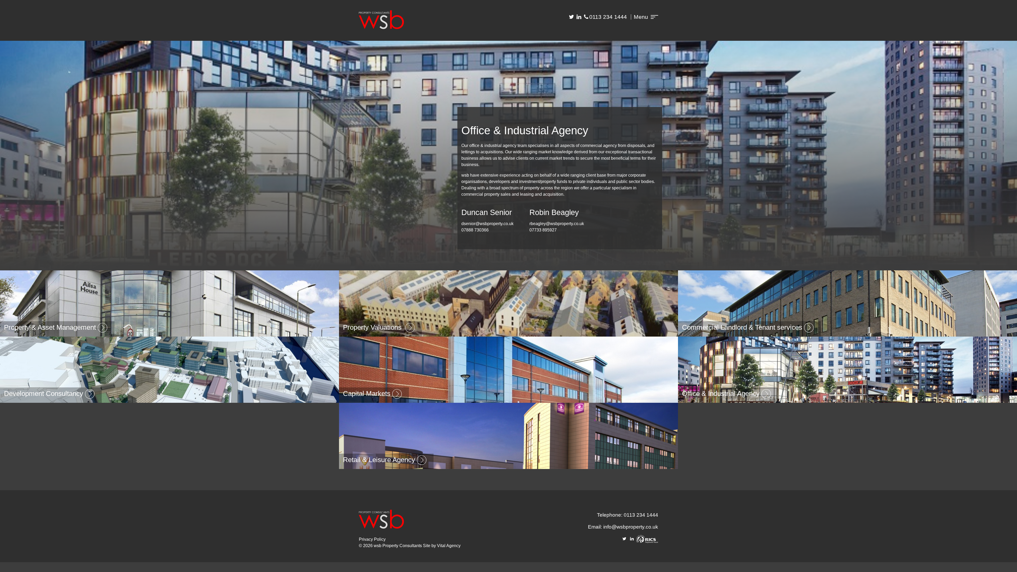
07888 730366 (475, 230)
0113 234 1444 (608, 17)
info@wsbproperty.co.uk (630, 527)
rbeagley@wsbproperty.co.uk (556, 223)
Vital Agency (449, 545)
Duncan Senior (486, 212)
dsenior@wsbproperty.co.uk (487, 223)
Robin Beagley (554, 212)
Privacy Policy (372, 539)
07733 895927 (543, 230)
